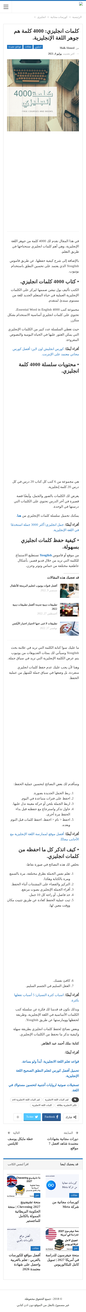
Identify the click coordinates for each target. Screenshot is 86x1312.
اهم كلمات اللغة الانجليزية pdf (26, 1099)
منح (37, 1195)
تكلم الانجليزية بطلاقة (67, 1105)
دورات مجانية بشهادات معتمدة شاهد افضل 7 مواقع (62, 1143)
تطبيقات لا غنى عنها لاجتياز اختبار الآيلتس (34, 623)
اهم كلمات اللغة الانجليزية (57, 1099)
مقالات (28, 47)
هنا (19, 515)
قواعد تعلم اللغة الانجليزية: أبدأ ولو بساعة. (50, 1061)
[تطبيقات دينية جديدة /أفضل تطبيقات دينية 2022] (69, 610)
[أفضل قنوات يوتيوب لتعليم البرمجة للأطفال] (69, 591)
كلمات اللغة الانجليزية (42, 1105)
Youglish (46, 555)
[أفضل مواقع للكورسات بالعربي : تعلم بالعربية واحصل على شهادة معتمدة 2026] (23, 1239)
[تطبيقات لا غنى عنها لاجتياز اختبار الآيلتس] (69, 629)
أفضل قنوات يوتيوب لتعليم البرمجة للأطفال (33, 585)
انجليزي (38, 47)
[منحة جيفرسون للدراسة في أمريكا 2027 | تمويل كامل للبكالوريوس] (62, 1239)
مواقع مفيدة (14, 47)
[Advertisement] (43, 184)
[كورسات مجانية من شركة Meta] (62, 1186)
